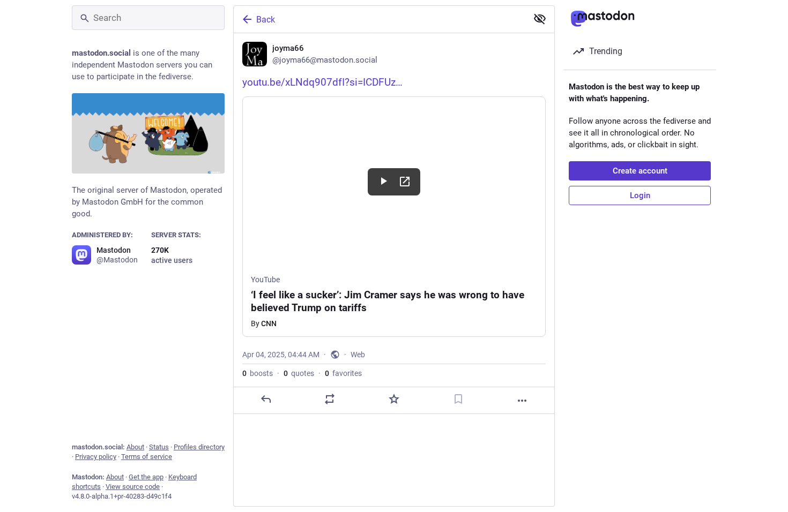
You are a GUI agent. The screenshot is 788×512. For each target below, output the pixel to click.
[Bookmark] (458, 399)
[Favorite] (394, 399)
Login (640, 195)
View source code (133, 487)
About (135, 447)
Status (159, 447)
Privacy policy (95, 457)
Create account (640, 171)
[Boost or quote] (329, 399)
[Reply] (265, 399)
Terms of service (146, 457)
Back (265, 19)
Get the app (146, 477)
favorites (343, 373)
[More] (522, 400)
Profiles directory (199, 447)
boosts (257, 373)
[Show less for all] (539, 19)
